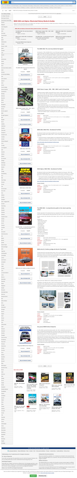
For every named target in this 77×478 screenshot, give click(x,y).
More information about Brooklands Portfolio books (48, 142)
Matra (2, 283)
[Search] (74, 2)
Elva (2, 175)
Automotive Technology (28, 5)
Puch (2, 352)
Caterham (3, 126)
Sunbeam (3, 395)
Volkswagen (3, 423)
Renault (2, 361)
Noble (2, 320)
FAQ (34, 450)
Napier (2, 313)
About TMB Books (22, 450)
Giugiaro (3, 199)
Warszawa (3, 430)
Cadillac (3, 124)
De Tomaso (3, 158)
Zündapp (3, 443)
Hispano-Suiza (4, 216)
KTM (2, 249)
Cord (2, 143)
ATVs (56, 5)
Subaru (2, 393)
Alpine (2, 63)
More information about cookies (47, 472)
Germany (3, 33)
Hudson (3, 225)
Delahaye (3, 162)
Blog (27, 450)
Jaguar (2, 238)
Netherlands (3, 41)
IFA (2, 229)
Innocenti (3, 231)
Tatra (2, 402)
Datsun (2, 156)
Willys (2, 436)
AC (1, 57)
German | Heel (23, 42)
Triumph (3, 410)
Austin (2, 85)
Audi (2, 82)
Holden (2, 218)
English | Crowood (44, 32)
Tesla (2, 404)
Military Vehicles (16, 7)
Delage (2, 160)
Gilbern (2, 195)
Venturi (2, 419)
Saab (2, 371)
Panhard (3, 331)
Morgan (3, 309)
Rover (2, 369)
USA (2, 52)
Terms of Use (66, 450)
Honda (2, 221)
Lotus (2, 274)
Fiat (2, 186)
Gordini (2, 203)
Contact (30, 450)
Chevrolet (3, 130)
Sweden (3, 50)
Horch (2, 223)
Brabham (3, 106)
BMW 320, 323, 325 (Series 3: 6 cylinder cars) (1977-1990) (19, 407)
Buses (70, 5)
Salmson (3, 374)
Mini (2, 302)
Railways (23, 7)
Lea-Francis (3, 259)
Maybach (3, 285)
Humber (3, 227)
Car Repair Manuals (5, 16)
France (2, 29)
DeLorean (3, 164)
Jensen (2, 240)
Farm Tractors (61, 5)
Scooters (52, 5)
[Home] (2, 10)
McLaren (3, 290)
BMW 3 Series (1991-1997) (69, 384)
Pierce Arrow (4, 337)
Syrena (2, 397)
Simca (2, 380)
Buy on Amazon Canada (25, 83)
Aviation (28, 7)
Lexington (3, 262)
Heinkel (2, 210)
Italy (2, 37)
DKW (2, 169)
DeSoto (2, 167)
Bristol (2, 108)
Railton (2, 354)
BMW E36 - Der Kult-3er (31, 408)
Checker (3, 128)
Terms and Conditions (40, 450)
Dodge (2, 171)
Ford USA (3, 190)
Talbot (2, 400)
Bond (2, 102)
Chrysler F (3, 132)
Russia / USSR (4, 46)
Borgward (3, 104)
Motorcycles (36, 5)
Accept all (33, 475)
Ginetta (2, 197)
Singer (2, 382)
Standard (3, 387)
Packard (3, 328)
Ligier (2, 266)
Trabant (2, 408)
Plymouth (3, 341)
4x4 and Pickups (14, 5)
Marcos (2, 277)
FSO (2, 193)
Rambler (3, 356)
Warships (46, 7)
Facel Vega (3, 180)
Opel (2, 326)
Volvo (2, 425)
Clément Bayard (4, 141)
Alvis (2, 65)
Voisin (2, 421)
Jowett (2, 242)
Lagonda (3, 251)
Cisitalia (3, 136)
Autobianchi (3, 91)
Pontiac (2, 348)
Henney (3, 212)
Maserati (3, 281)
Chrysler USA (4, 134)
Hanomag (3, 205)
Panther (3, 333)
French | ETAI (63, 38)
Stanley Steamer (4, 389)
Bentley (2, 93)
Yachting (51, 7)
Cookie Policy (53, 450)
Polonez (3, 343)
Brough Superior (4, 115)
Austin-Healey (4, 87)
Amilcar (3, 72)
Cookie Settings (60, 450)
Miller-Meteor (4, 300)
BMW (10, 10)
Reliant (2, 359)
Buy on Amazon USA (25, 79)
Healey (2, 208)
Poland (2, 44)
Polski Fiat (3, 346)
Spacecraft (33, 7)
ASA (2, 76)
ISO (2, 236)
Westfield (3, 434)
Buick (2, 121)
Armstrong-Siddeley (5, 74)
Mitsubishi (3, 307)
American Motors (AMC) (6, 67)
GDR (2, 31)
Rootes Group (4, 367)
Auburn (2, 80)
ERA (2, 177)
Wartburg (3, 432)
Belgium (3, 24)
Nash (2, 315)
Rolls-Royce (3, 365)
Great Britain (4, 35)
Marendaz (3, 279)
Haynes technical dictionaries (30, 464)
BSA (2, 117)
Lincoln (2, 268)
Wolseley (3, 438)
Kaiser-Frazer (4, 244)
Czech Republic (4, 26)
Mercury (3, 294)
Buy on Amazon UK (25, 74)
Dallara (2, 154)
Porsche (3, 350)
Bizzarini (3, 98)
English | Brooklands (45, 38)
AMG (2, 70)
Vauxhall (3, 417)
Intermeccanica (4, 233)
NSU (2, 322)
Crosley (2, 145)
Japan (2, 39)
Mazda (2, 287)
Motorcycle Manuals (44, 5)
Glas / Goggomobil (5, 201)
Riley (2, 363)
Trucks (66, 5)
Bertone (3, 95)
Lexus (2, 264)
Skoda (2, 384)
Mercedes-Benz (4, 292)
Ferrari (2, 184)
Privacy (47, 450)
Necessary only (42, 475)
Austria (2, 22)
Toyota (2, 406)
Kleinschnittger (4, 246)
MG (2, 298)
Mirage (2, 305)
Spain (2, 48)
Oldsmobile (3, 324)
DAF (2, 149)
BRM (2, 113)
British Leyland (4, 111)
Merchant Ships (40, 7)
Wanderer (3, 428)
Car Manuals (7, 5)
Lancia (2, 257)
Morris (2, 311)
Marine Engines (57, 7)
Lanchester (3, 255)
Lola (2, 270)
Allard (2, 61)
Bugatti (2, 119)
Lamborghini (4, 253)
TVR (2, 415)
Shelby (2, 378)
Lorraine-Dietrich (4, 272)
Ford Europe (3, 188)
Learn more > (58, 13)
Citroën (2, 139)
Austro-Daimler (4, 89)
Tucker (2, 412)
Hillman (3, 214)
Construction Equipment (7, 7)
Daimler (3, 151)
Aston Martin (4, 78)
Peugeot (3, 335)
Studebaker (3, 391)
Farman (3, 182)
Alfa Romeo (3, 59)
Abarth (2, 54)
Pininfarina (3, 339)
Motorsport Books (5, 18)
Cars (3, 5)
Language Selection (13, 450)
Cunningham (4, 147)
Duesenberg (3, 173)
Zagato (2, 441)
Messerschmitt (4, 296)
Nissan (2, 318)
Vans (20, 5)
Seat (2, 376)
